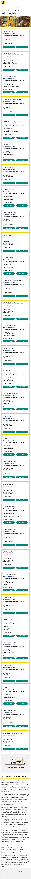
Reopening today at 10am (9, 418)
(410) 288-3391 (9, 745)
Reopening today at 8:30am (9, 237)
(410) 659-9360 (9, 44)
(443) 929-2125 (9, 66)
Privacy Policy (10, 871)
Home (2, 7)
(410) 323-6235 (9, 406)
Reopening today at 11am (9, 644)
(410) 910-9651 (9, 360)
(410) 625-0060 (9, 157)
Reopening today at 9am (9, 56)
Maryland (13, 7)
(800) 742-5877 (9, 89)
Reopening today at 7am (9, 101)
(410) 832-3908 (9, 247)
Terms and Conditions (19, 871)
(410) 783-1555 (9, 315)
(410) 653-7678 (9, 293)
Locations (7, 7)
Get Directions (22, 47)
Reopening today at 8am (9, 33)
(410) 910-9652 (9, 270)
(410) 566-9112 (9, 474)
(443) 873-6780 (9, 383)
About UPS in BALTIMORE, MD (14, 776)
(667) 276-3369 (9, 111)
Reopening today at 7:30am (9, 486)
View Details (9, 47)
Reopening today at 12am (9, 690)
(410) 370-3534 (9, 134)
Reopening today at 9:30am (9, 124)
